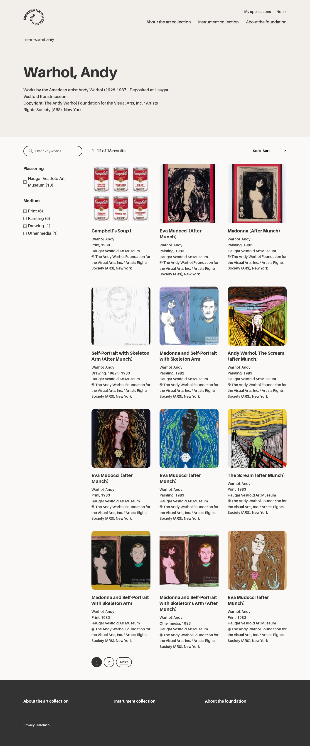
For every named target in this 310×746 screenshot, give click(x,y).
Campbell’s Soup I (111, 230)
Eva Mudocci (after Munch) (112, 478)
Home (27, 40)
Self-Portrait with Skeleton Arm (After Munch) (120, 356)
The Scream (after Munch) (256, 475)
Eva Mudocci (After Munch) (181, 233)
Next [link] (124, 662)
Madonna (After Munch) (254, 230)
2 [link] (109, 662)
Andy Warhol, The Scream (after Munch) (256, 356)
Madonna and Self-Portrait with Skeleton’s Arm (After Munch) (189, 603)
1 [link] (97, 662)
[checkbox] (52, 182)
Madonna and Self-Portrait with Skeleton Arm (188, 356)
